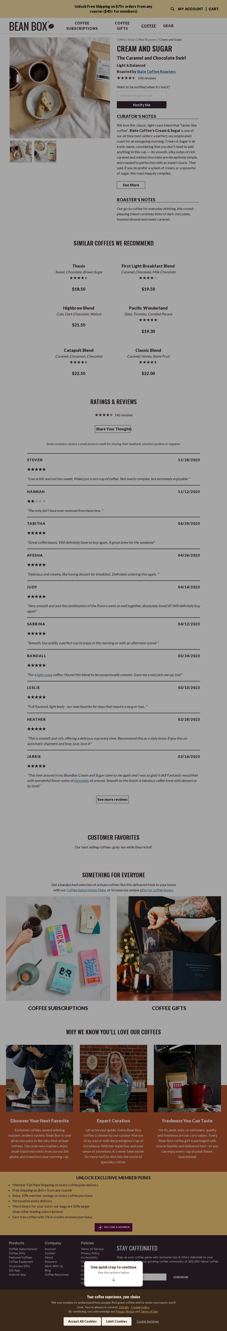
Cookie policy (140, 1307)
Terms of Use (149, 1311)
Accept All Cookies (82, 1321)
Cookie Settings (148, 1321)
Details (124, 1307)
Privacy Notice (125, 1311)
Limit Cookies (116, 1321)
